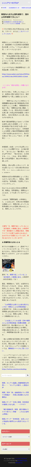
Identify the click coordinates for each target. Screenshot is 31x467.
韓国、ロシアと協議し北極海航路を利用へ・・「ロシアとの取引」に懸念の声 (15, 385)
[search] (28, 375)
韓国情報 (18, 23)
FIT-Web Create (22, 460)
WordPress (19, 462)
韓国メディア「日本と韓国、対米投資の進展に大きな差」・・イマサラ (15, 403)
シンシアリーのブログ (10, 3)
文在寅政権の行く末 (14, 7)
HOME (4, 7)
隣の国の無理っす (19, 22)
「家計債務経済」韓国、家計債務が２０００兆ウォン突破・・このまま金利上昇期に (15, 411)
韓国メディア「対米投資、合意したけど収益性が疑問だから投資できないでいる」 (15, 421)
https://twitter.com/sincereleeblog (14, 369)
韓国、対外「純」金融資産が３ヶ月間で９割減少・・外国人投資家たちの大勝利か (15, 394)
